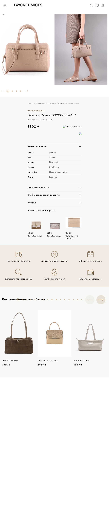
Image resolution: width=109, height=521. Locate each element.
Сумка (52, 157)
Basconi (53, 177)
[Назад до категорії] (4, 14)
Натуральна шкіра (58, 172)
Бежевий (53, 162)
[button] (8, 91)
